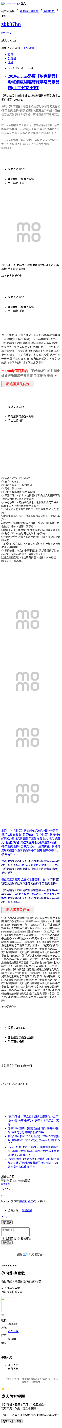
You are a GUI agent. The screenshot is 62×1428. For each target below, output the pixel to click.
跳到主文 (6, 33)
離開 (19, 1421)
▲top (4, 1216)
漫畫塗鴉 (27, 1210)
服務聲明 (36, 1382)
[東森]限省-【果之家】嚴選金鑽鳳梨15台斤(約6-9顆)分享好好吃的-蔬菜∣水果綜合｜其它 (33, 1120)
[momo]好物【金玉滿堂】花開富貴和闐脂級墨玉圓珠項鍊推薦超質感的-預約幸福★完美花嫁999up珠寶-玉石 (33, 1151)
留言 (30, 1201)
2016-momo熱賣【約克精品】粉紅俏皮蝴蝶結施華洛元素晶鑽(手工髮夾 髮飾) (34, 82)
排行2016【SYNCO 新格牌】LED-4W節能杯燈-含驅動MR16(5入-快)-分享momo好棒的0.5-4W (34, 1140)
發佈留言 (7, 1242)
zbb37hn (11, 24)
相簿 (10, 54)
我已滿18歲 (8, 1421)
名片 (10, 62)
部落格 (12, 58)
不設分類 (28, 48)
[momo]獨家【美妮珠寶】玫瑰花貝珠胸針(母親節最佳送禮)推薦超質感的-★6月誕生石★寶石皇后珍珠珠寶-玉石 (33, 1163)
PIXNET (15, 1379)
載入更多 (7, 1222)
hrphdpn (5, 1183)
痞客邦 (23, 1201)
